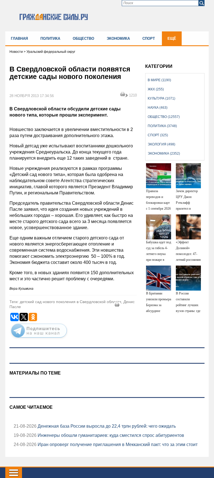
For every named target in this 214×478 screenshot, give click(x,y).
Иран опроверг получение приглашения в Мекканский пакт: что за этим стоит (117, 444)
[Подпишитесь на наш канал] (39, 339)
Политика (50, 38)
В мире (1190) (159, 80)
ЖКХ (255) (156, 89)
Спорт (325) (158, 135)
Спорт (148, 38)
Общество (83, 38)
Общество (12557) (164, 117)
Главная (19, 38)
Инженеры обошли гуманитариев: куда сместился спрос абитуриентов (110, 435)
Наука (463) (157, 108)
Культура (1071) (161, 98)
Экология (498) (161, 144)
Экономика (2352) (164, 153)
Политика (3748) (162, 126)
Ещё (171, 38)
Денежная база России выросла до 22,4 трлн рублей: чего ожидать (106, 426)
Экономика (118, 38)
